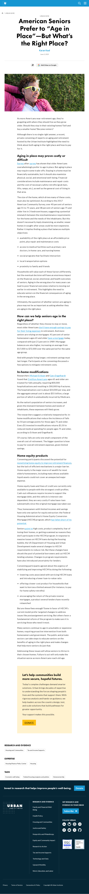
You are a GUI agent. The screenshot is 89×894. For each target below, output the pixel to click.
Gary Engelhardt (58, 375)
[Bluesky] (69, 825)
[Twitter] (74, 831)
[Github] (80, 831)
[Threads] (74, 825)
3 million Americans (37, 379)
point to (29, 528)
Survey (20, 163)
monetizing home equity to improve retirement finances (44, 463)
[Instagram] (80, 825)
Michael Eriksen (37, 375)
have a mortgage (56, 338)
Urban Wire (44, 16)
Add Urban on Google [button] (48, 65)
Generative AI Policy (33, 885)
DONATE (29, 722)
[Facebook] (64, 831)
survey (33, 163)
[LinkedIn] (64, 825)
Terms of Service (17, 885)
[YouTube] (69, 831)
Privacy (5, 885)
